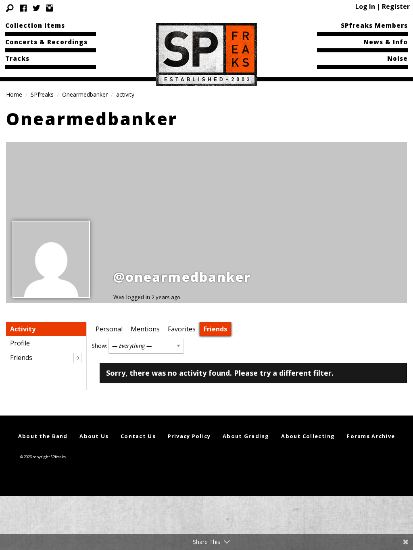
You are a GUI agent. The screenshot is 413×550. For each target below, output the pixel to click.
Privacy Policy (189, 436)
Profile (20, 343)
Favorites (182, 329)
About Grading (246, 436)
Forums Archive (371, 436)
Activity (22, 329)
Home (14, 94)
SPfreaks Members (374, 25)
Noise (397, 58)
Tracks (17, 58)
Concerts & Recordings (46, 42)
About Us (93, 436)
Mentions (145, 329)
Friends (44, 357)
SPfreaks (42, 94)
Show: (99, 345)
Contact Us (138, 436)
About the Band (43, 436)
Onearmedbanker (85, 94)
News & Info (385, 42)
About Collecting (308, 436)
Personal (109, 329)
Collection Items (35, 25)
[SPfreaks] (206, 54)
